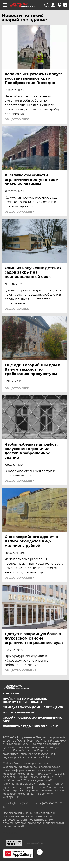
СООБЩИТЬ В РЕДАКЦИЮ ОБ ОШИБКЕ (30, 726)
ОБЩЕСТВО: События (20, 211)
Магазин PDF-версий (19, 712)
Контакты (11, 693)
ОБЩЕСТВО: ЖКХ (17, 119)
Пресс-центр (53, 707)
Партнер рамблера (34, 843)
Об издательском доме (21, 707)
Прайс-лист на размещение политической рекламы (25, 700)
